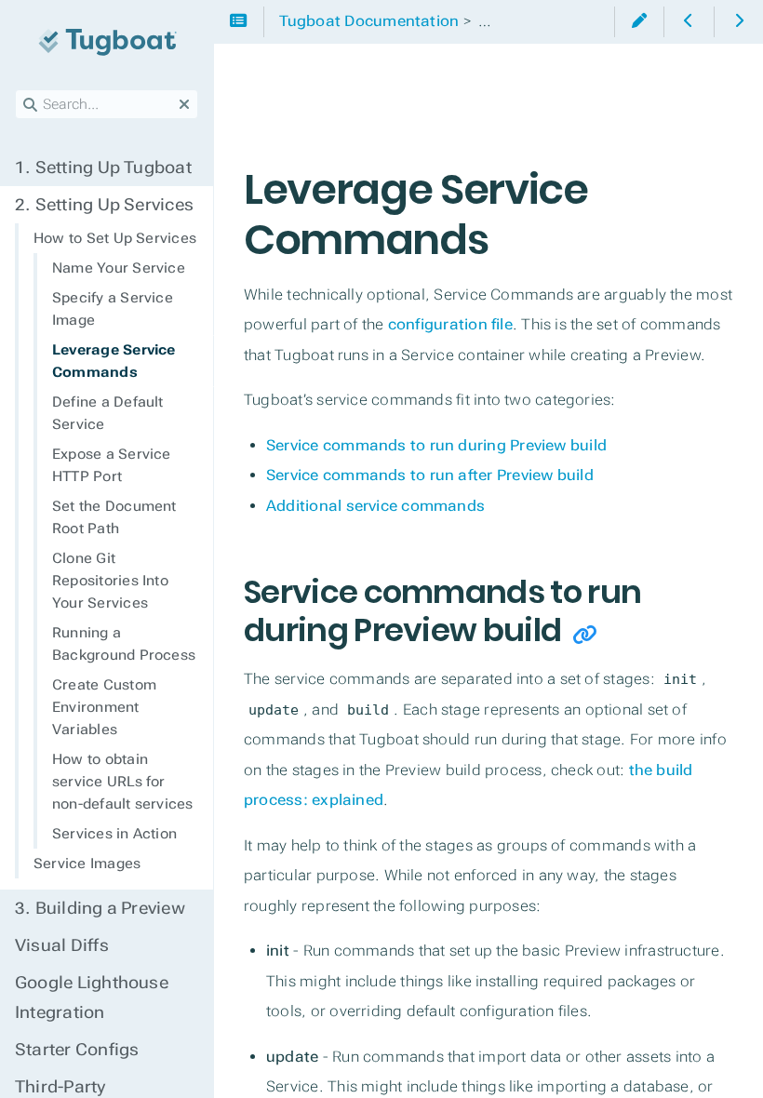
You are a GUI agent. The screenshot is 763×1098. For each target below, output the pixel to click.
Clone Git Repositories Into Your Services (110, 580)
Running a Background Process (123, 643)
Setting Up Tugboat (103, 167)
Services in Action (114, 833)
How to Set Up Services (114, 238)
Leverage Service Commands (114, 361)
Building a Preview (100, 908)
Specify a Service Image (112, 308)
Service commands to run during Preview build (436, 445)
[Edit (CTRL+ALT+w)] (638, 22)
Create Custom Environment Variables (104, 707)
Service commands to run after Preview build (430, 475)
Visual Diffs (62, 945)
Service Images (87, 863)
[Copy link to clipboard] (584, 635)
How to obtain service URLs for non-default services (123, 781)
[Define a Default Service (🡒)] (738, 22)
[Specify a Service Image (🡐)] (688, 22)
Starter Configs (77, 1049)
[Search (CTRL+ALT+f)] (30, 105)
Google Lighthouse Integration (91, 997)
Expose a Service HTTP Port (111, 465)
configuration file (450, 324)
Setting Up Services (104, 204)
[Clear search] (184, 105)
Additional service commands (375, 506)
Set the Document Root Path (114, 517)
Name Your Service (118, 268)
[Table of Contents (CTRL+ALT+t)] (238, 22)
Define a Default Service (108, 413)
